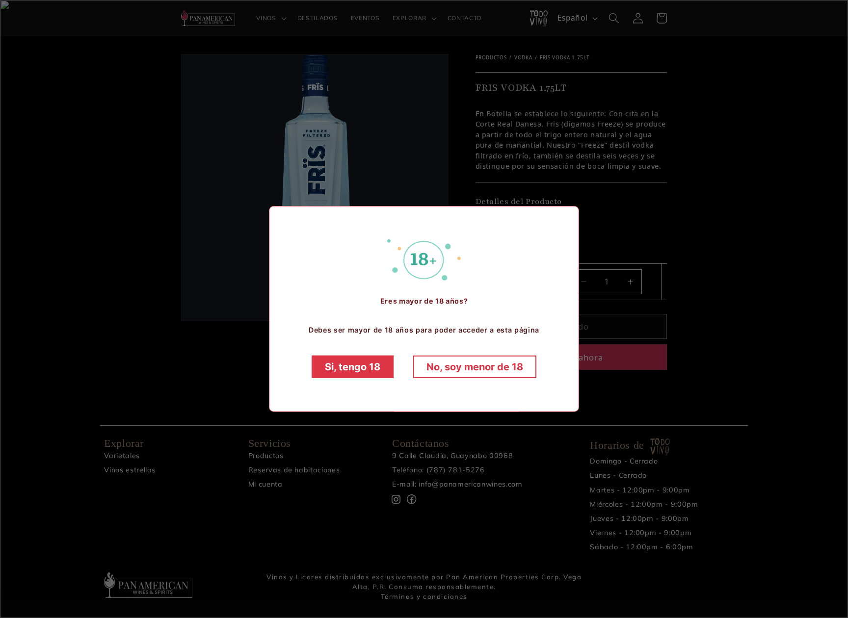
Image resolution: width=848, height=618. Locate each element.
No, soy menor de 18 (474, 367)
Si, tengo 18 (352, 367)
